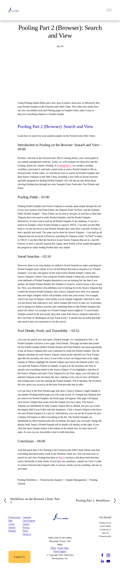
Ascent (11, 524)
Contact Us (19, 557)
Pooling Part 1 (64, 165)
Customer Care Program (29, 519)
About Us (27, 534)
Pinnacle (12, 530)
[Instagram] (108, 555)
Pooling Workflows (27, 480)
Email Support (59, 551)
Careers (26, 524)
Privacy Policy (26, 529)
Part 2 (61, 457)
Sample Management (76, 480)
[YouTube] (108, 561)
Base (10, 520)
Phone (53, 548)
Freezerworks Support (51, 480)
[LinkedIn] (102, 561)
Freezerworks (14, 517)
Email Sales (63, 548)
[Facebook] (102, 555)
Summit (11, 527)
